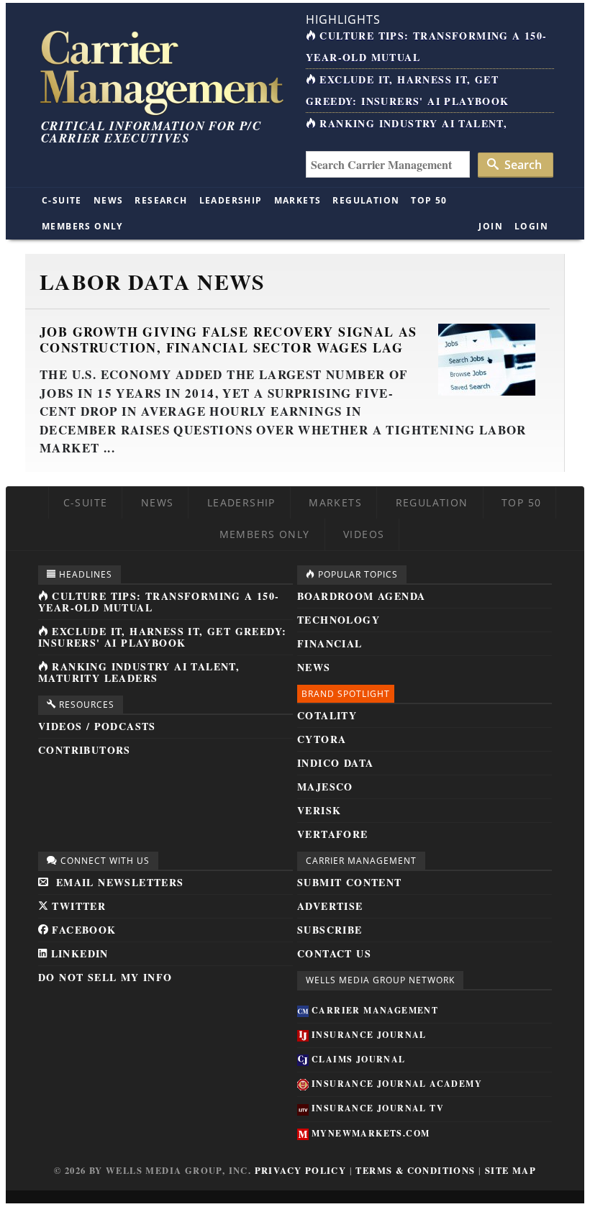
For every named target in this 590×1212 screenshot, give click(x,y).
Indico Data (335, 762)
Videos (363, 534)
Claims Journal (359, 1059)
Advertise (330, 905)
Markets (298, 200)
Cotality (327, 715)
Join (490, 226)
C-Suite (62, 200)
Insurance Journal (369, 1035)
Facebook (82, 929)
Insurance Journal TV (378, 1108)
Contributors (84, 749)
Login (531, 226)
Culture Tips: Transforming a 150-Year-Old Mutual (159, 601)
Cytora (321, 739)
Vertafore (332, 834)
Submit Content (349, 882)
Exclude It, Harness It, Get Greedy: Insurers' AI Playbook (162, 637)
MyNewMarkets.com (371, 1133)
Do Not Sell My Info (105, 977)
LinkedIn (78, 953)
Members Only (82, 226)
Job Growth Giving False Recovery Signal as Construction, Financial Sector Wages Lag (228, 339)
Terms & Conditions (415, 1170)
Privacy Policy (301, 1170)
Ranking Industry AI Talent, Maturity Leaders (139, 672)
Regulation (365, 200)
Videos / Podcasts (97, 726)
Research (161, 200)
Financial (330, 643)
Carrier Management (375, 1010)
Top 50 (429, 200)
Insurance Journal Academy (397, 1083)
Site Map (510, 1170)
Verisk (319, 810)
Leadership (231, 200)
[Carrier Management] (160, 72)
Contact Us (334, 953)
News (109, 200)
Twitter (77, 905)
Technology (338, 619)
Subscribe (330, 929)
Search (522, 165)
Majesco (325, 786)
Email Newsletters (117, 882)
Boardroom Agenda (361, 595)
